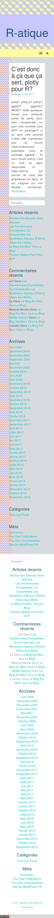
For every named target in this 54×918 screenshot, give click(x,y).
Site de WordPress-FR (23, 544)
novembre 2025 (19, 355)
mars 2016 (16, 469)
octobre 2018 (18, 404)
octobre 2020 (18, 371)
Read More (18, 191)
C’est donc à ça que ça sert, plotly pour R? (26, 78)
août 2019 (15, 396)
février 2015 (17, 481)
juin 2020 (15, 375)
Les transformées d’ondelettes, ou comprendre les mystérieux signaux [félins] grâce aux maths (27, 234)
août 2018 (15, 412)
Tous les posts (19, 515)
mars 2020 (16, 379)
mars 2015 (16, 477)
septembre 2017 (20, 424)
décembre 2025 (19, 351)
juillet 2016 (16, 465)
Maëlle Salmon (18, 317)
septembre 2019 (20, 392)
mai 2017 (15, 440)
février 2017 (17, 452)
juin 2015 (15, 473)
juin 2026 (15, 347)
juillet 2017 (16, 432)
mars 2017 (16, 448)
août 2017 (15, 428)
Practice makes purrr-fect (25, 255)
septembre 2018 (20, 408)
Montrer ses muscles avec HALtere (27, 577)
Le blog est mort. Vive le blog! (27, 311)
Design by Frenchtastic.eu (31, 902)
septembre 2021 (20, 359)
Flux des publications (23, 536)
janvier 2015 (17, 485)
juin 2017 (15, 436)
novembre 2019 (19, 383)
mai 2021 (15, 363)
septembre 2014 (20, 497)
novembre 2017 (19, 420)
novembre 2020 (19, 367)
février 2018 (17, 416)
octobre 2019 (18, 388)
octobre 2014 (18, 493)
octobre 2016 (18, 460)
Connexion (16, 532)
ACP (12, 259)
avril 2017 (15, 444)
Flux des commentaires (24, 540)
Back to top (27, 907)
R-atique (27, 32)
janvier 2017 (17, 456)
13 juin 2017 (28, 94)
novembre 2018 (19, 400)
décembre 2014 (19, 489)
